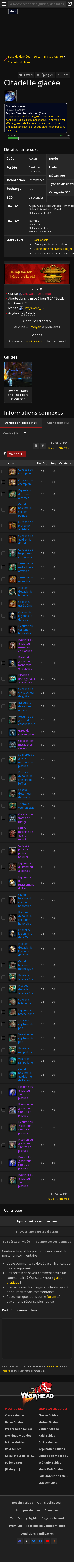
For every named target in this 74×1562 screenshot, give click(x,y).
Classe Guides (15, 1415)
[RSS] (54, 1541)
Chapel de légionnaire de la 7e (25, 933)
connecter (52, 1366)
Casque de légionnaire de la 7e (25, 615)
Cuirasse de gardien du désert (25, 539)
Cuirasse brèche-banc (26, 1001)
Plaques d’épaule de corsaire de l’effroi (25, 777)
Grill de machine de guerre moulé (25, 833)
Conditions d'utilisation (37, 1533)
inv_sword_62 (34, 308)
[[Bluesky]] (34, 1541)
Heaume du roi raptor (25, 579)
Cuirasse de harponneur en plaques (25, 553)
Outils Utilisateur (49, 1502)
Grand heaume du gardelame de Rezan (25, 1074)
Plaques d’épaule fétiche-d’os (25, 989)
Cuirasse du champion (25, 471)
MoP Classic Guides (52, 1409)
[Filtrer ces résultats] (43, 446)
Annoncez (51, 1510)
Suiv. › (50, 448)
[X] (27, 1541)
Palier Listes (13, 1462)
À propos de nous (28, 1510)
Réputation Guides (51, 1449)
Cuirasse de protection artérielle (25, 525)
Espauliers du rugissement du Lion (26, 882)
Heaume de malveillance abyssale (26, 567)
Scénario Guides (49, 1462)
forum (51, 1296)
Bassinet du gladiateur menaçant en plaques (25, 645)
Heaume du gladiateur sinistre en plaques (25, 1092)
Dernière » (63, 448)
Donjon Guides (48, 1429)
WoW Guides (14, 1409)
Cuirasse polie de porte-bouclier (23, 851)
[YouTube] (47, 1541)
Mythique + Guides (18, 1435)
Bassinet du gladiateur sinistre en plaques (25, 1162)
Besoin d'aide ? (22, 1502)
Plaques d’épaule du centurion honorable (25, 917)
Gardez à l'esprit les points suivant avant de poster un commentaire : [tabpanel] (36, 1310)
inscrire (6, 1370)
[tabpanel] (37, 821)
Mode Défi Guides (50, 1469)
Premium (15, 1526)
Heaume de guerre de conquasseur (26, 720)
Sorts (37, 56)
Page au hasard (53, 1518)
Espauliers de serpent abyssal (25, 706)
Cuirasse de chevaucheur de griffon (26, 692)
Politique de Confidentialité (45, 1526)
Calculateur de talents (21, 1456)
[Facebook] (40, 1541)
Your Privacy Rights (24, 1518)
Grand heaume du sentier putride (25, 509)
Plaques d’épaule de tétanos (25, 591)
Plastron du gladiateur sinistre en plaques (25, 1109)
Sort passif (41, 240)
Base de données (19, 56)
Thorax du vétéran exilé (26, 805)
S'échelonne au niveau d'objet (53, 249)
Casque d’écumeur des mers (24, 793)
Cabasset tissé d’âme (25, 603)
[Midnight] (12, 1469)
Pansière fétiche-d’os (25, 977)
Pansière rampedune (25, 1050)
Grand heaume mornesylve (25, 965)
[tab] (21, 423)
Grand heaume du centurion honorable (25, 900)
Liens (64, 75)
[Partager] (70, 4)
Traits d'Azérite (53, 56)
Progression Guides (19, 1429)
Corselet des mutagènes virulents (26, 744)
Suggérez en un (34, 341)
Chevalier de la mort (21, 62)
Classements (47, 1482)
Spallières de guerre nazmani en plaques (26, 760)
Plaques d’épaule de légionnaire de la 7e (25, 949)
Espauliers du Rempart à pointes (25, 867)
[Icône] (11, 96)
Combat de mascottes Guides (54, 1456)
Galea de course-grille (26, 732)
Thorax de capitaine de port (26, 1024)
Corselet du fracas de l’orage (25, 818)
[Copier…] (36, 446)
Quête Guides (48, 1442)
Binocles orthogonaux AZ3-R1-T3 (26, 678)
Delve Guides (14, 1422)
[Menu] (4, 4)
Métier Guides (15, 1442)
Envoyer (35, 327)
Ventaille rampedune (25, 1060)
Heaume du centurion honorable (25, 629)
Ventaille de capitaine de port (26, 1038)
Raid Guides (13, 1449)
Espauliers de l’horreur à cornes (25, 494)
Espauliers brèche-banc (26, 1012)
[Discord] (20, 1541)
